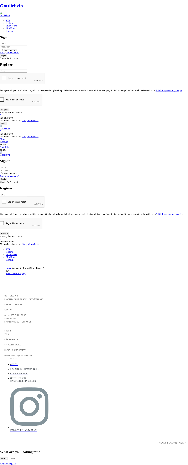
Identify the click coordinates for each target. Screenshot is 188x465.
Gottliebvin (11, 5)
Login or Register (8, 463)
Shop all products (30, 120)
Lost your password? (9, 52)
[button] (94, 115)
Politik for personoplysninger (169, 90)
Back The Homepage (15, 273)
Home (8, 268)
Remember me (10, 50)
